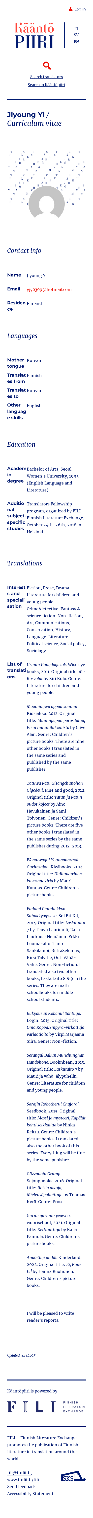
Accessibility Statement (30, 1493)
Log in (80, 9)
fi (76, 29)
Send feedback (21, 1486)
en (76, 41)
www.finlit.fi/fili (23, 1479)
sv (76, 35)
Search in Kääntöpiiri (46, 85)
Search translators (46, 77)
